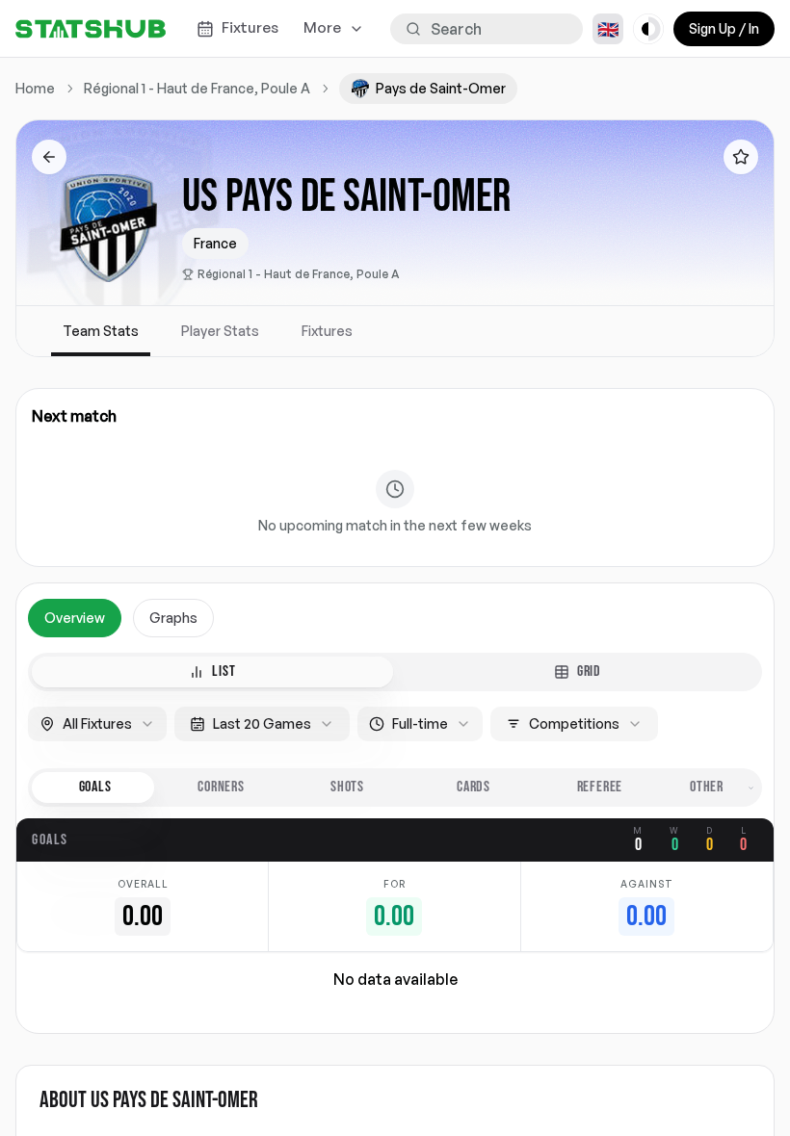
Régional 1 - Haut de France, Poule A (299, 274)
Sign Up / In (724, 28)
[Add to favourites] (741, 157)
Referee (600, 787)
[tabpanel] (395, 808)
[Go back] (49, 157)
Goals (95, 787)
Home (35, 88)
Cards (473, 787)
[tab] (212, 672)
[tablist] (395, 672)
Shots (347, 787)
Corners (221, 787)
